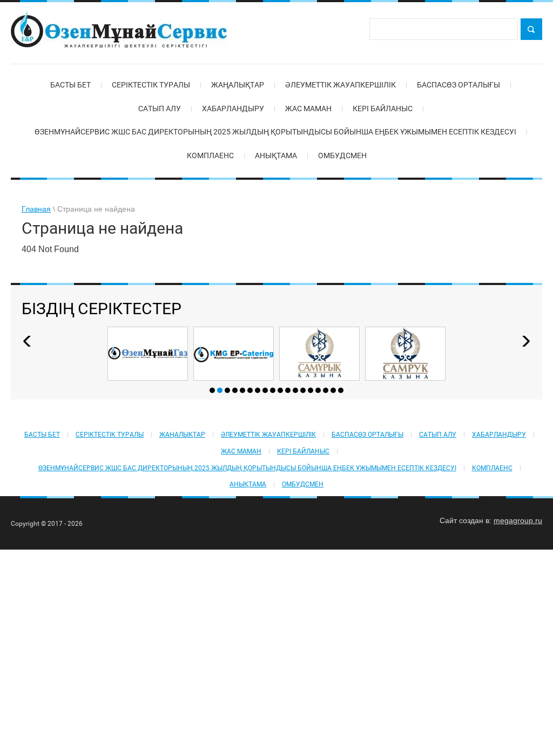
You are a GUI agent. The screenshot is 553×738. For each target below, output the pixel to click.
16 (325, 390)
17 (333, 390)
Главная (36, 209)
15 (318, 390)
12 (295, 390)
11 (288, 390)
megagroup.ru (518, 520)
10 (280, 390)
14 (310, 390)
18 (340, 390)
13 (303, 390)
